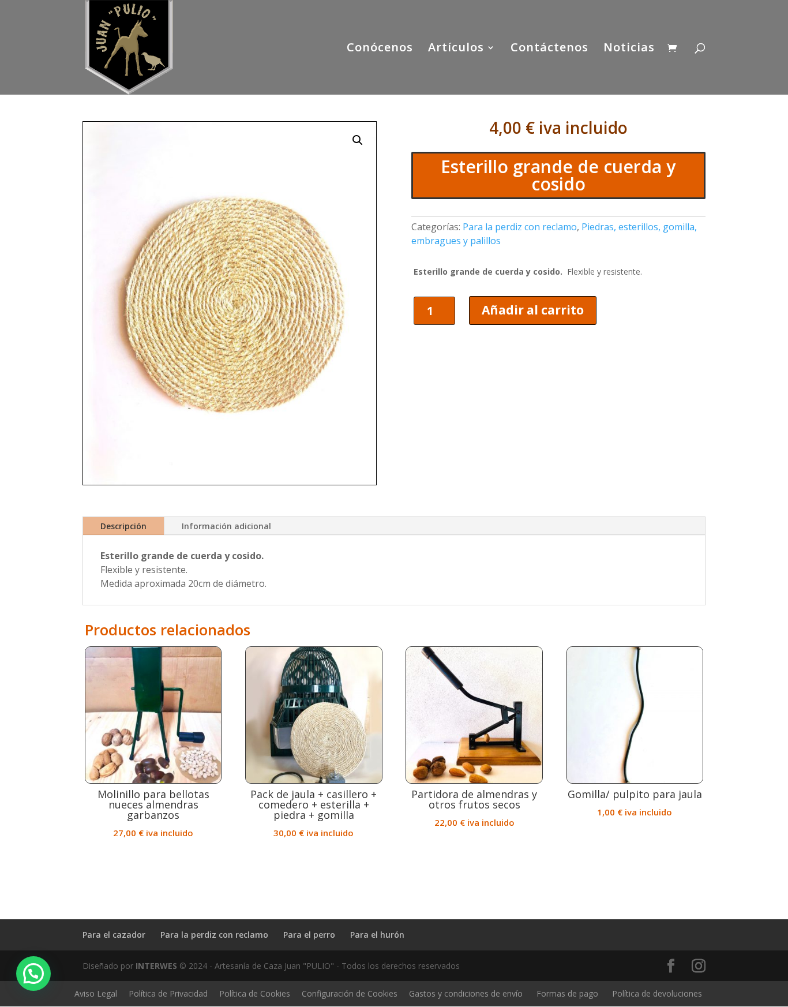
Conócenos (380, 49)
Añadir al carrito (533, 310)
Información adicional (226, 526)
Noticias (629, 49)
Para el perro (309, 934)
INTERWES (156, 965)
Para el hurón (377, 934)
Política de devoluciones (657, 993)
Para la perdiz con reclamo (520, 226)
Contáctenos (549, 49)
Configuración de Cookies (349, 993)
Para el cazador (113, 934)
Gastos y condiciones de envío (466, 993)
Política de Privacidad (168, 993)
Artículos (456, 49)
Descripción (123, 526)
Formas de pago (567, 993)
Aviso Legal (95, 993)
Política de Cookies (254, 993)
